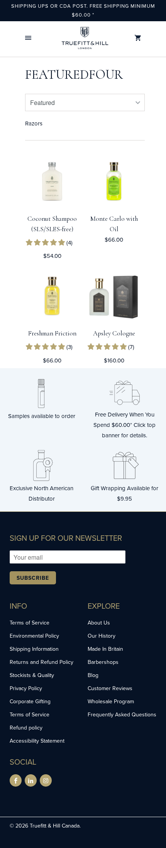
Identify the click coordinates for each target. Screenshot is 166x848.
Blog (93, 675)
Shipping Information (34, 649)
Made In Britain (105, 649)
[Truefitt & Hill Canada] (85, 38)
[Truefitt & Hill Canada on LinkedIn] (31, 780)
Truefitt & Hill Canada (55, 825)
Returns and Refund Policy (41, 662)
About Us (99, 622)
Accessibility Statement (37, 741)
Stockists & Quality (32, 675)
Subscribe (33, 578)
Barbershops (103, 662)
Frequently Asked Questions (122, 714)
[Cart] (138, 38)
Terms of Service (29, 622)
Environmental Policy (34, 636)
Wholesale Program (111, 701)
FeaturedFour (74, 75)
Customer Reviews (110, 688)
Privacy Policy (26, 688)
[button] (28, 38)
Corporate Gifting (30, 701)
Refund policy (26, 727)
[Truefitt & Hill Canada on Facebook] (16, 780)
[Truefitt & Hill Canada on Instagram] (46, 780)
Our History (101, 636)
